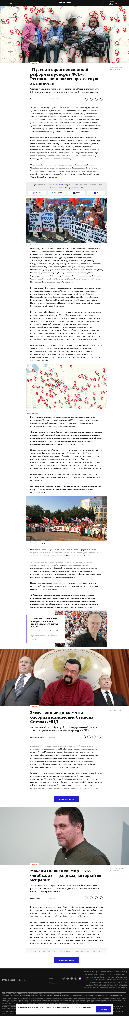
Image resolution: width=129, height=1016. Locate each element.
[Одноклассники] (75, 978)
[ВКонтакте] (71, 978)
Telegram (69, 188)
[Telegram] (63, 978)
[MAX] (80, 978)
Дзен (76, 188)
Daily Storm (64, 3)
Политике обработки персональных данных (47, 1010)
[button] (11, 4)
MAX (61, 185)
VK (81, 188)
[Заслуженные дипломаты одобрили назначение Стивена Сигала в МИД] (86, 737)
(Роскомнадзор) (89, 974)
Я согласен (103, 1009)
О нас (51, 978)
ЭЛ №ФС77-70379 (112, 974)
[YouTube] (67, 978)
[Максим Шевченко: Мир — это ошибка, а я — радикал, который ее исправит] (86, 898)
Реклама (52, 983)
